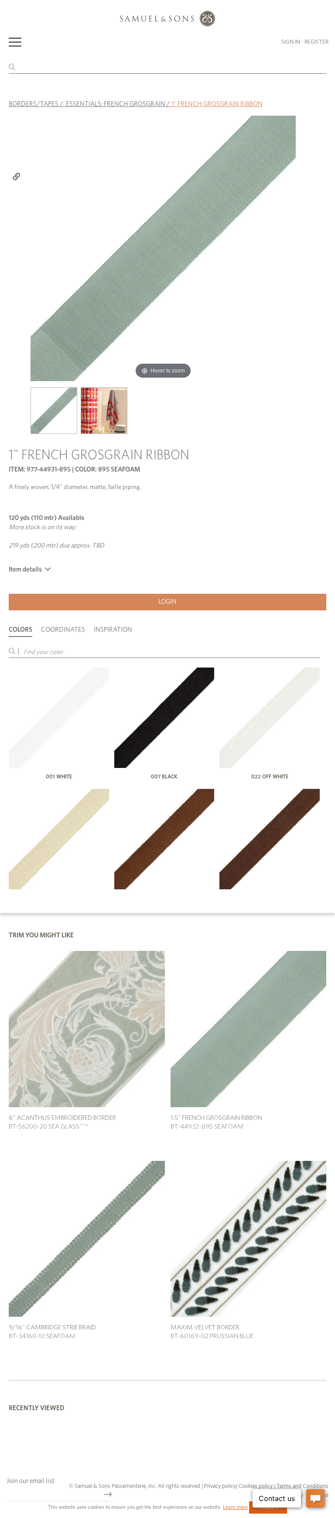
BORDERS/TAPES (33, 104)
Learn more (235, 1507)
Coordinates (63, 629)
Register (316, 42)
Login (167, 602)
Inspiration (113, 629)
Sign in (290, 42)
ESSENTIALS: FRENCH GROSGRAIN (115, 104)
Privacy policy (220, 1486)
